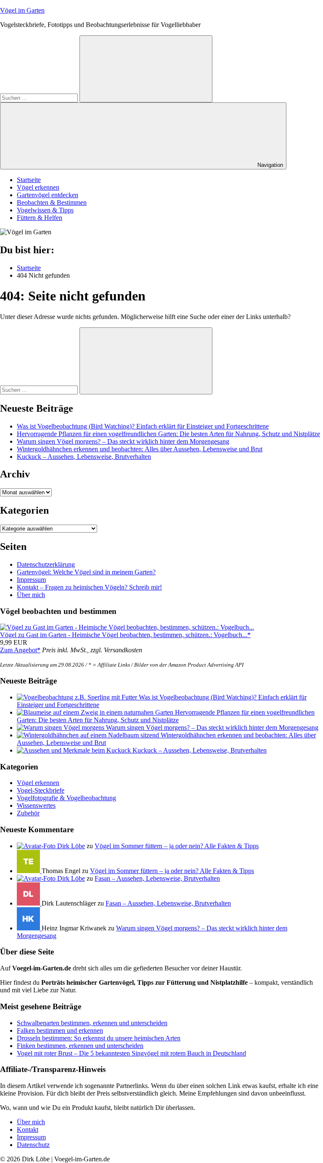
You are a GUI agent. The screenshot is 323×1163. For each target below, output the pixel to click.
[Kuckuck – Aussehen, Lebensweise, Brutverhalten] (74, 750)
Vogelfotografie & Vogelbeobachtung (66, 797)
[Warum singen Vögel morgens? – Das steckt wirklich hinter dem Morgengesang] (61, 727)
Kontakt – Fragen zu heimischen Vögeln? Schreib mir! (89, 587)
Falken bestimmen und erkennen (60, 1030)
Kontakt (27, 1129)
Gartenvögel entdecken (47, 194)
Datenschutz (33, 1144)
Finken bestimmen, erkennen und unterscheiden (80, 1045)
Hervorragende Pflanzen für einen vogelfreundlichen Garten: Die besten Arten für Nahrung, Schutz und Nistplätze (168, 433)
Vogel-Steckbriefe (40, 790)
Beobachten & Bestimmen (52, 202)
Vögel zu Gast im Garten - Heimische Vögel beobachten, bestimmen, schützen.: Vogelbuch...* (125, 634)
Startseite (29, 179)
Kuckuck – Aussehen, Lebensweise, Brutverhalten (84, 456)
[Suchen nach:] (39, 97)
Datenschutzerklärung (46, 564)
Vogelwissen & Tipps (45, 210)
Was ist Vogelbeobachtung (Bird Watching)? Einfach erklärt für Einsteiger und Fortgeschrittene (143, 426)
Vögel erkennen (38, 187)
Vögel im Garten (22, 10)
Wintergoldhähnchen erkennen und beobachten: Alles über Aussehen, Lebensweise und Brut (139, 449)
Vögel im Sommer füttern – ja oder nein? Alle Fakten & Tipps (177, 845)
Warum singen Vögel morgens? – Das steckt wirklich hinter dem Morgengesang (123, 441)
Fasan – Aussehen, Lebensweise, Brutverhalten (157, 878)
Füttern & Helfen (39, 217)
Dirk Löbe (71, 845)
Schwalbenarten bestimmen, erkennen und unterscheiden (92, 1022)
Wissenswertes (36, 805)
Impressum (31, 579)
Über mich (31, 594)
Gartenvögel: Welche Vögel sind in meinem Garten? (86, 572)
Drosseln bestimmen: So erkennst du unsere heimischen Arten (98, 1038)
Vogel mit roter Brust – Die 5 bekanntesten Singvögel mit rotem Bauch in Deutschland (131, 1053)
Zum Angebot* (20, 650)
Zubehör (28, 813)
